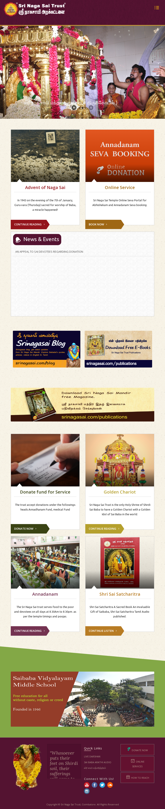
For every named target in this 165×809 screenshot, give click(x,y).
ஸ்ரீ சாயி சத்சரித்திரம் (95, 767)
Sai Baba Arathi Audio (97, 762)
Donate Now (139, 750)
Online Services (138, 764)
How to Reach (139, 777)
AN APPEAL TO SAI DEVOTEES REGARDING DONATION (49, 252)
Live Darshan (92, 756)
